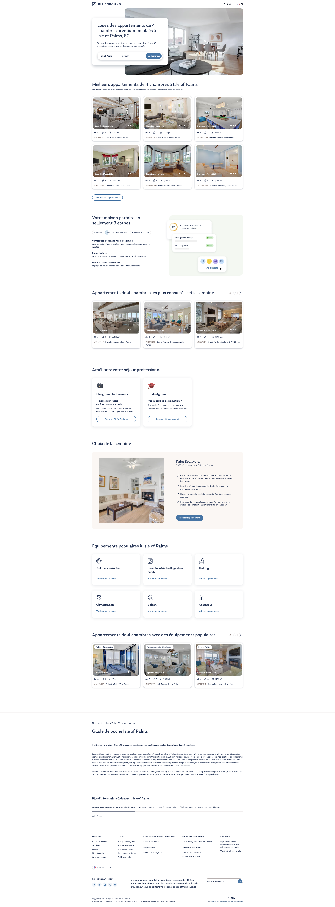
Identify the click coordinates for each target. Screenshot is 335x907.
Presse (95, 849)
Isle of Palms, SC (113, 723)
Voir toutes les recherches (231, 851)
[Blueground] (102, 879)
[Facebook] (94, 885)
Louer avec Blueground (153, 852)
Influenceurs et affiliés (191, 856)
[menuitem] (143, 746)
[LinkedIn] (99, 885)
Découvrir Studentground (167, 419)
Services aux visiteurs (127, 853)
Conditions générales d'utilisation (126, 901)
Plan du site (170, 901)
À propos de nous (99, 841)
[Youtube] (115, 885)
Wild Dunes (97, 816)
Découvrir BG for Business (116, 419)
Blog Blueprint (98, 853)
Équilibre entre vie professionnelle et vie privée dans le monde (229, 844)
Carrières (96, 845)
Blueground (97, 723)
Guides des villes (125, 857)
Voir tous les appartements (107, 197)
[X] (110, 885)
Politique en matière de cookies (152, 901)
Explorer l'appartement (189, 518)
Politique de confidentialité (102, 901)
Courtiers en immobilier (192, 852)
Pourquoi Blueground (127, 841)
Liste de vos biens (151, 841)
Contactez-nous (98, 857)
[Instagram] (105, 885)
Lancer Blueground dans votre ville (197, 841)
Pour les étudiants (125, 849)
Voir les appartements (106, 578)
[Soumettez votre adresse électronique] (240, 881)
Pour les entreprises (126, 845)
